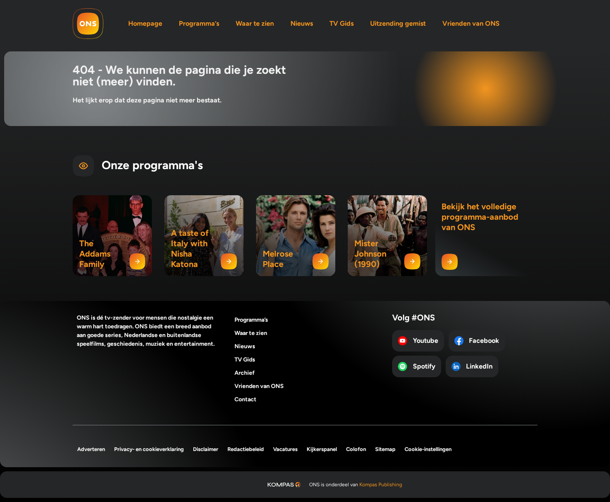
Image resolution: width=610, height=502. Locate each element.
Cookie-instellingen (428, 449)
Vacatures (285, 449)
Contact (245, 399)
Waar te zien (255, 23)
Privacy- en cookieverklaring (149, 449)
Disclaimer (205, 449)
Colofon (356, 449)
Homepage (145, 23)
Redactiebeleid (245, 449)
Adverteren (91, 449)
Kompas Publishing (380, 484)
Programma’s (199, 23)
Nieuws (301, 23)
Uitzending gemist (398, 23)
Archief (244, 372)
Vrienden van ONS (471, 23)
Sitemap (385, 449)
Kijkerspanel (322, 449)
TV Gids (341, 23)
